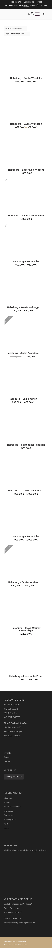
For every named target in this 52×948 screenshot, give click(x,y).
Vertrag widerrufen (14, 777)
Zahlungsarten (10, 819)
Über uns (8, 798)
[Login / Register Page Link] (28, 14)
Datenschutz (9, 815)
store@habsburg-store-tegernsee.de (19, 923)
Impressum (8, 811)
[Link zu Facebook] (46, 941)
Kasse (39, 2)
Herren (7, 761)
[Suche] (32, 14)
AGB (6, 824)
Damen (7, 757)
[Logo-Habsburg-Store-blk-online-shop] (21, 14)
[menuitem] (16, 2)
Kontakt (7, 802)
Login (6, 828)
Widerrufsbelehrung (12, 806)
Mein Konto (16, 2)
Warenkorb (29, 2)
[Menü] (37, 14)
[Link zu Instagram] (42, 941)
